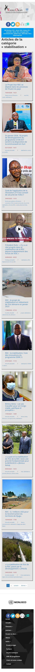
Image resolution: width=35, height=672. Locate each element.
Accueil (8, 619)
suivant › (16, 585)
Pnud (22, 575)
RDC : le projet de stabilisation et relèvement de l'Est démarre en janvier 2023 (16, 303)
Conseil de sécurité (18, 203)
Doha (25, 205)
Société (7, 313)
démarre (13, 314)
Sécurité (7, 150)
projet (22, 313)
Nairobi (22, 205)
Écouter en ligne (11, 645)
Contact (8, 664)
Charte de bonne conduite (14, 660)
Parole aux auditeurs (10, 201)
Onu (25, 203)
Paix (22, 471)
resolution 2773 (9, 203)
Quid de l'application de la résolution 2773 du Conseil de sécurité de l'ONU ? (16, 192)
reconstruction (6, 524)
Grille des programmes (13, 656)
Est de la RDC (12, 205)
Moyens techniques (12, 653)
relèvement (5, 314)
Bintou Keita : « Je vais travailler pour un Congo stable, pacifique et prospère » (15, 407)
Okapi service (8, 95)
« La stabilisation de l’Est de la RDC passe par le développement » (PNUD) (17, 566)
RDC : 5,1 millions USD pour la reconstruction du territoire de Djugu (16, 513)
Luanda (18, 205)
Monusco (4, 418)
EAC (14, 261)
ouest (3, 97)
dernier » (23, 585)
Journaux (8, 630)
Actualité (12, 150)
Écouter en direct (11, 634)
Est (9, 314)
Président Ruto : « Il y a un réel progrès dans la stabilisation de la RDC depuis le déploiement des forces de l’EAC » (16, 249)
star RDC (26, 95)
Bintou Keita (24, 416)
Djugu (18, 524)
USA (3, 207)
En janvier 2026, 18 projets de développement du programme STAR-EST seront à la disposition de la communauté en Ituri (16, 139)
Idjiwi (3, 577)
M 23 (28, 203)
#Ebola (8, 638)
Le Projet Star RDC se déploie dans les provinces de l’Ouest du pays (16, 86)
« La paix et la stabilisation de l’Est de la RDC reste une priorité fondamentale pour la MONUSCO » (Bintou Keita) (17, 460)
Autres (8, 641)
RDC (29, 260)
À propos (9, 649)
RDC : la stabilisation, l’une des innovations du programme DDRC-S (16, 355)
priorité (4, 473)
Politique (7, 260)
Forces (11, 261)
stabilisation (9, 97)
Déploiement (5, 261)
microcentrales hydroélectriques (14, 577)
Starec (5, 365)
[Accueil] (16, 9)
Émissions (15, 95)
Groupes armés (12, 418)
